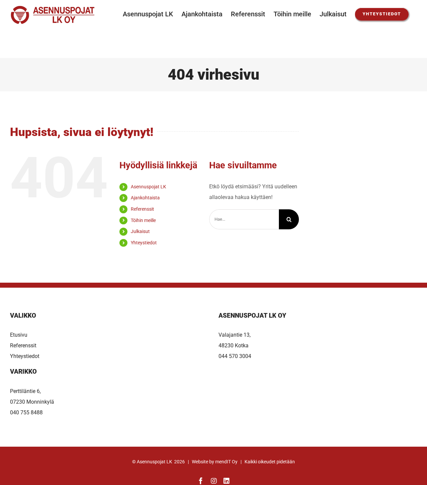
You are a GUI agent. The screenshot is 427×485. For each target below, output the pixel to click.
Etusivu (18, 335)
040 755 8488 (26, 412)
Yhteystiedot (144, 242)
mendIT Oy (226, 461)
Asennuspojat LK (148, 186)
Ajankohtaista (145, 197)
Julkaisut (140, 231)
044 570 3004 (235, 356)
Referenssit (142, 209)
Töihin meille (143, 220)
